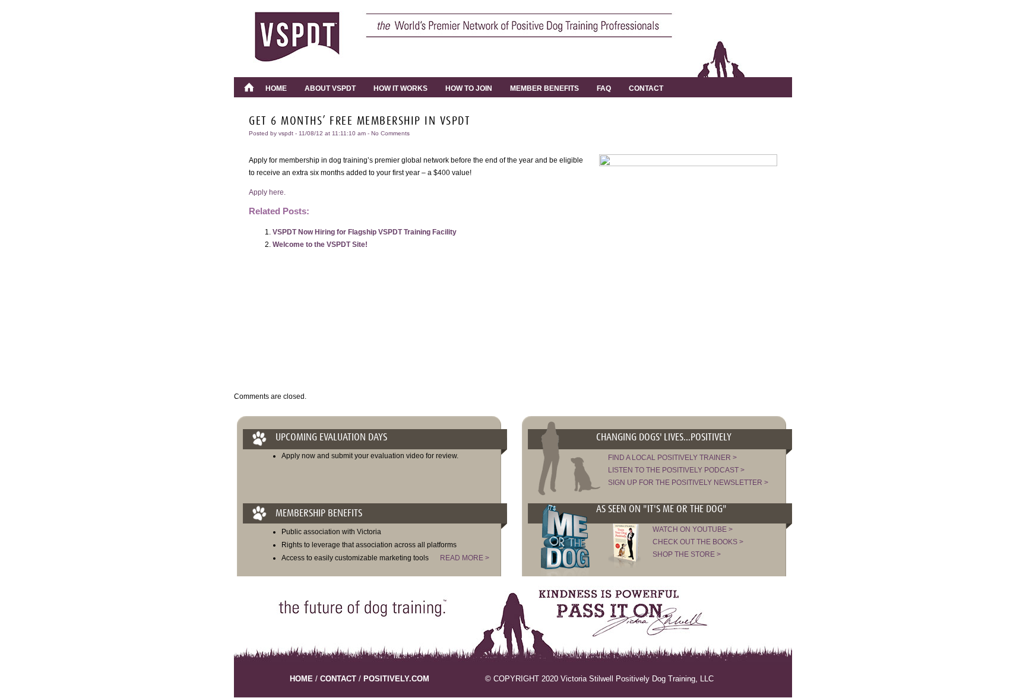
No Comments (390, 133)
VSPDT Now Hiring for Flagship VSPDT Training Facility (365, 232)
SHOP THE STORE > (687, 554)
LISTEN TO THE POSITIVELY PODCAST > (676, 470)
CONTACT (338, 678)
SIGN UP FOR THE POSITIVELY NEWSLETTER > (688, 482)
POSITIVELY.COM (396, 678)
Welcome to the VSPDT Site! (320, 244)
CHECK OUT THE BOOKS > (698, 542)
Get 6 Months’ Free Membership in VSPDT (359, 121)
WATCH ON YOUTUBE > (693, 529)
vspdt (285, 133)
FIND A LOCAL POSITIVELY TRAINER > (672, 457)
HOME (301, 678)
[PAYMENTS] (249, 87)
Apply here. (267, 192)
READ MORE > (464, 558)
